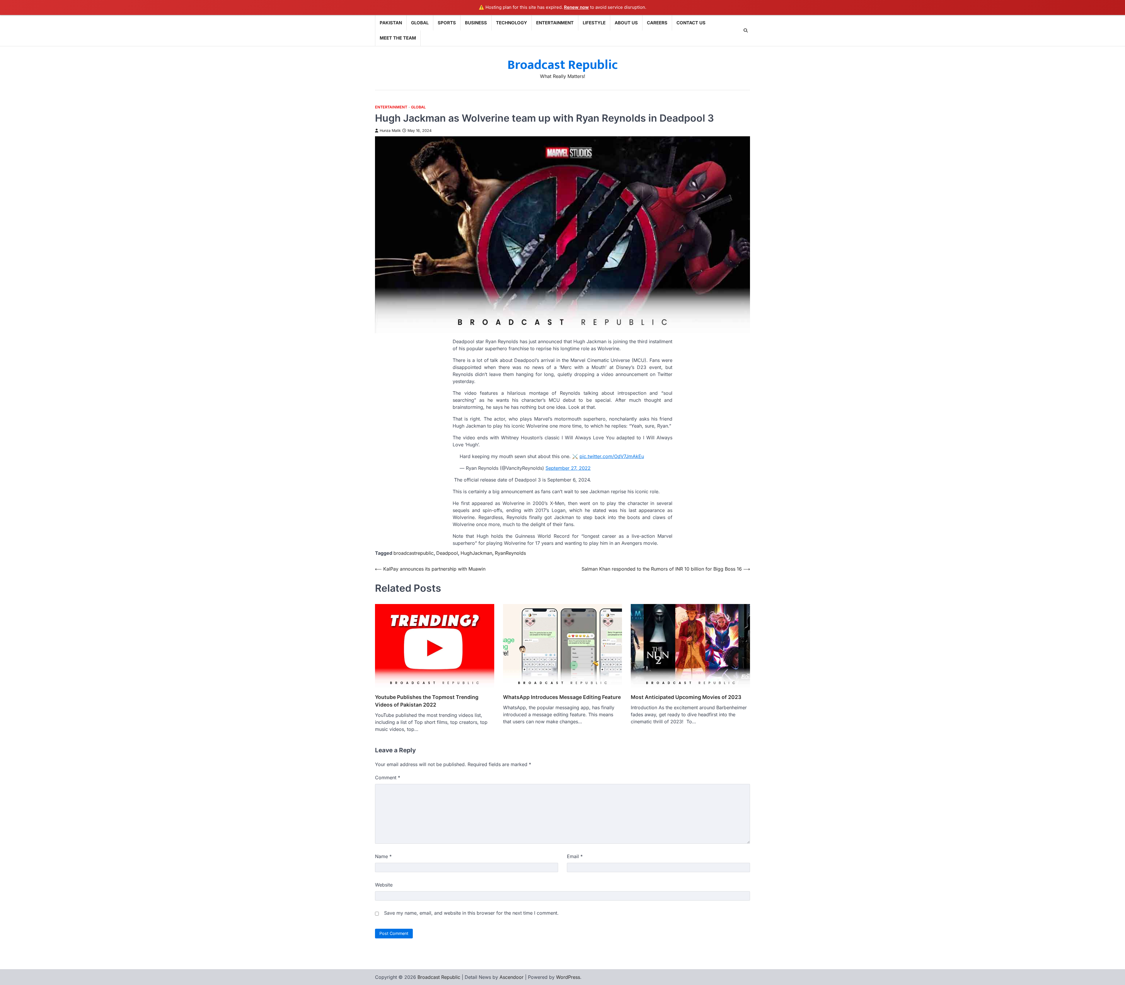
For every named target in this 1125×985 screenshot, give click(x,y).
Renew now (576, 7)
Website (384, 885)
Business (476, 22)
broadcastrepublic (413, 553)
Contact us (690, 22)
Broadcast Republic (562, 65)
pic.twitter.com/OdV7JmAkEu (611, 456)
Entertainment (555, 22)
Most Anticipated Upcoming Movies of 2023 (686, 697)
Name (383, 856)
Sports (447, 22)
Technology (511, 22)
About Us (626, 22)
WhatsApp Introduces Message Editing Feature (562, 697)
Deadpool (447, 553)
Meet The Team (398, 38)
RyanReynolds (510, 553)
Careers (657, 22)
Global (420, 22)
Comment (387, 777)
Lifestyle (594, 22)
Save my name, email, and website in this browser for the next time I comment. (471, 913)
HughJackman (476, 553)
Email (575, 856)
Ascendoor (512, 977)
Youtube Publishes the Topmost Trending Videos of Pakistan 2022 (426, 701)
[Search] (745, 30)
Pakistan (391, 22)
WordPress (568, 977)
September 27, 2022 (568, 468)
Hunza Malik (390, 130)
